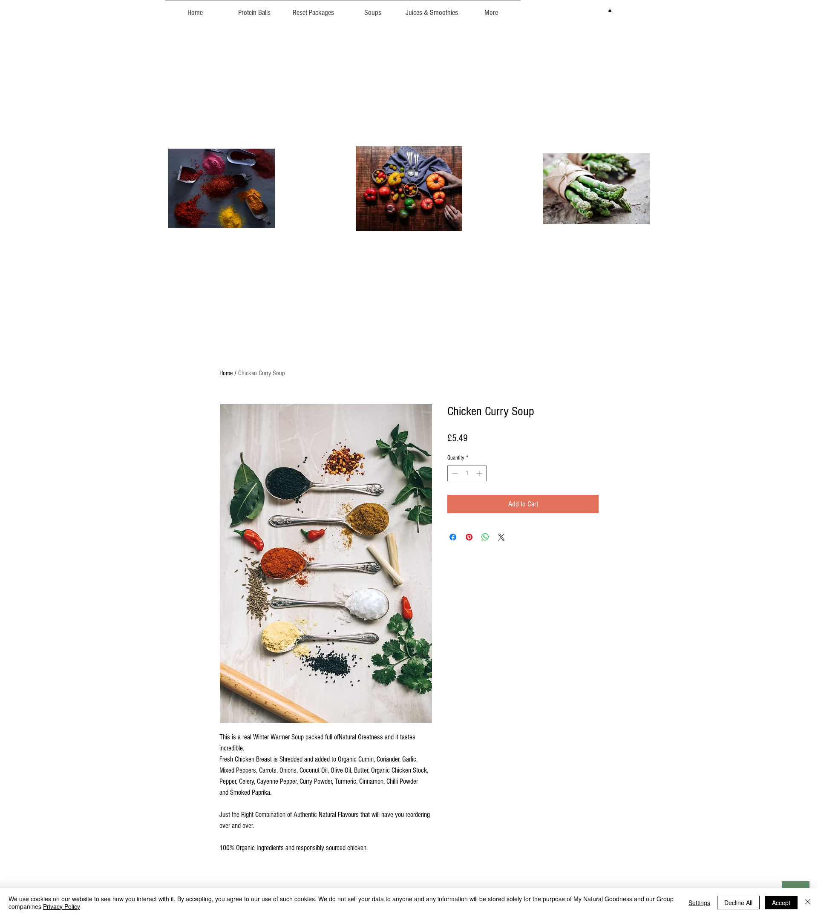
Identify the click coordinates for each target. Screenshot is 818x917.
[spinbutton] (467, 473)
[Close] (808, 902)
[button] (609, 10)
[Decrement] (454, 473)
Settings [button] (699, 902)
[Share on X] (501, 537)
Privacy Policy (61, 906)
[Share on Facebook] (453, 537)
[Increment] (480, 473)
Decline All (738, 902)
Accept (781, 902)
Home (226, 373)
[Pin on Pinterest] (469, 537)
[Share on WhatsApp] (485, 537)
